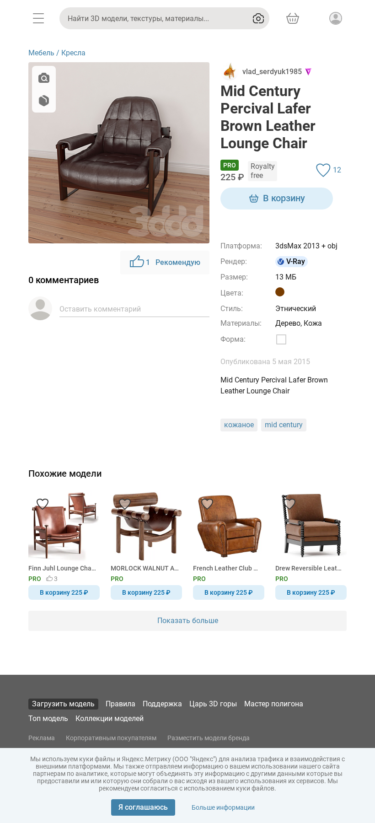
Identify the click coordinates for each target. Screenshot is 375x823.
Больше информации (223, 807)
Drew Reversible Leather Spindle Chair (309, 568)
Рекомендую (173, 262)
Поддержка (162, 703)
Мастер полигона (273, 703)
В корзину (284, 198)
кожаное (239, 424)
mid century (284, 424)
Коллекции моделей (109, 718)
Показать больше (187, 620)
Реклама (41, 738)
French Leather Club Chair (227, 568)
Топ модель (48, 718)
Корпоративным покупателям (111, 738)
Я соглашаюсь (143, 807)
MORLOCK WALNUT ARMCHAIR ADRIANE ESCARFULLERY (145, 568)
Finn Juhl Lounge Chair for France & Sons (62, 568)
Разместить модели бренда (208, 738)
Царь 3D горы (213, 703)
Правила (120, 703)
